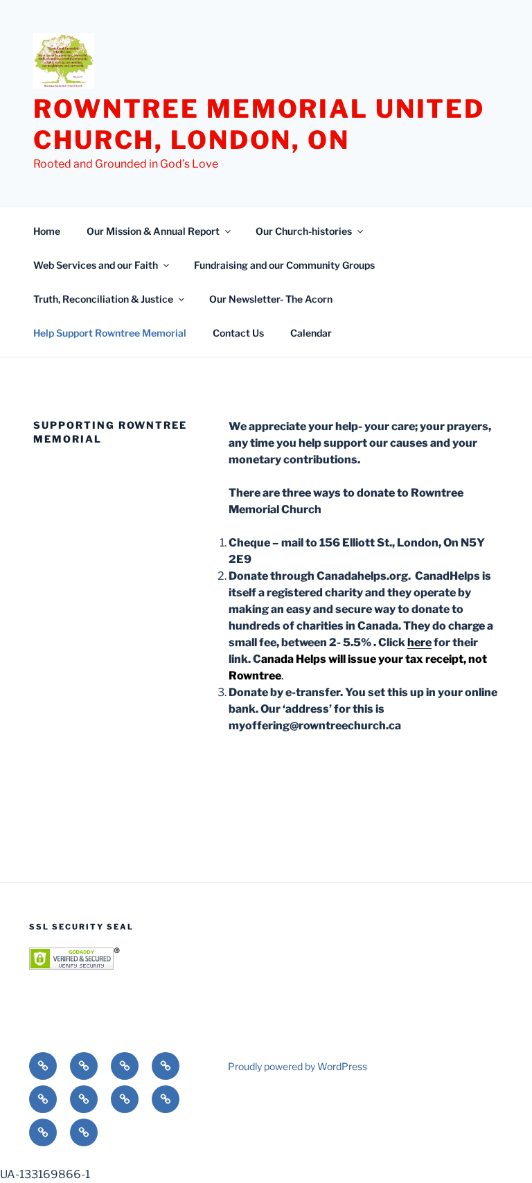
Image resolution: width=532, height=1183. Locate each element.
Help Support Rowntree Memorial (109, 333)
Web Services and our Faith (95, 265)
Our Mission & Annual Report (153, 231)
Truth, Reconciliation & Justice (103, 299)
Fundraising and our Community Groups (284, 265)
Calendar (311, 333)
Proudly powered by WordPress (297, 1066)
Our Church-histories (304, 231)
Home (46, 231)
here (419, 642)
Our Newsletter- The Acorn (270, 299)
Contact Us (238, 333)
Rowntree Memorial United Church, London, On (259, 124)
